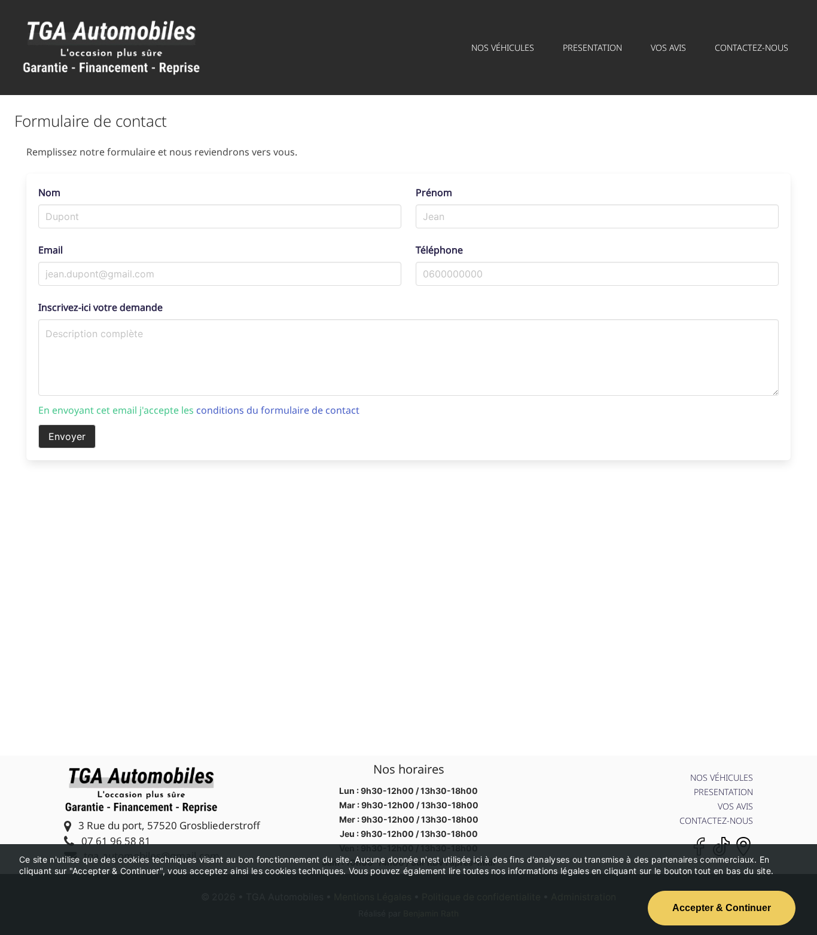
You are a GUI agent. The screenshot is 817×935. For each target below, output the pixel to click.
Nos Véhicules (721, 777)
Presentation (723, 792)
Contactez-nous (716, 820)
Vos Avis (735, 806)
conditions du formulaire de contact (277, 410)
